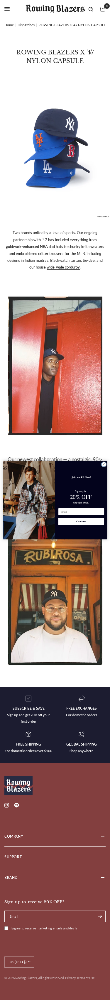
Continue (81, 521)
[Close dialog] (103, 464)
